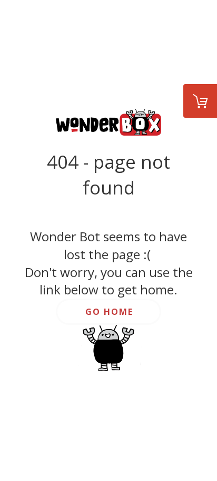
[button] (108, 312)
